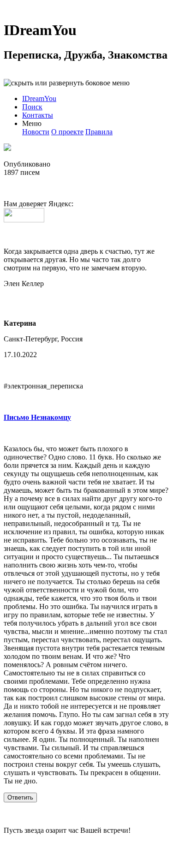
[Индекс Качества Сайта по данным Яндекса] (24, 220)
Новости (35, 132)
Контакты (37, 115)
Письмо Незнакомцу (37, 417)
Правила (99, 132)
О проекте (67, 132)
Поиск (32, 107)
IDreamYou (40, 30)
